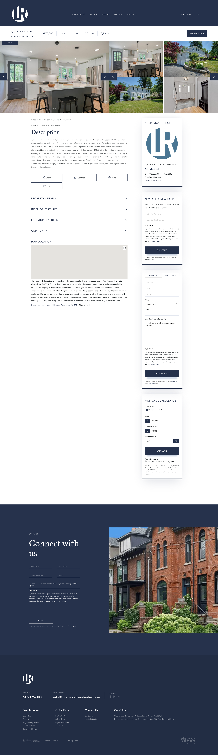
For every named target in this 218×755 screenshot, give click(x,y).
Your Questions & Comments (155, 319)
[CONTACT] (197, 33)
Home (33, 305)
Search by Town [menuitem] (29, 726)
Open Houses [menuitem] (28, 716)
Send (41, 620)
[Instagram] (118, 696)
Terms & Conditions (51, 740)
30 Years (151, 410)
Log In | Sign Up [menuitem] (91, 719)
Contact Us (148, 180)
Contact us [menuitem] (89, 716)
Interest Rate (150, 436)
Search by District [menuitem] (30, 729)
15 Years (162, 410)
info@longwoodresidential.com (76, 697)
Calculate (162, 451)
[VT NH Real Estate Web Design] (188, 740)
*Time (147, 309)
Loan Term (149, 406)
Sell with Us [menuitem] (60, 719)
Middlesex (55, 305)
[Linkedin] (114, 696)
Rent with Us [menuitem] (60, 716)
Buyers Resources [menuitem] (62, 722)
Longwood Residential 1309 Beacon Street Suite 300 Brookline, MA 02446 (144, 719)
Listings (41, 305)
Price (147, 416)
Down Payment (151, 426)
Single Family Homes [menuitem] (31, 722)
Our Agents (157, 180)
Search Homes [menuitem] (78, 14)
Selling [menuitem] (105, 14)
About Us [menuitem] (131, 14)
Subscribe (162, 250)
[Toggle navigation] (205, 14)
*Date (147, 300)
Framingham (65, 305)
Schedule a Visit (170, 275)
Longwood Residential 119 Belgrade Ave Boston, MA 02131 (138, 716)
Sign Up (183, 14)
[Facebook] (110, 696)
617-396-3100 (153, 169)
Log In (191, 14)
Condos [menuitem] (26, 719)
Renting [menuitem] (118, 14)
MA (47, 305)
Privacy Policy (155, 241)
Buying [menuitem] (93, 14)
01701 (74, 305)
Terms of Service (151, 383)
